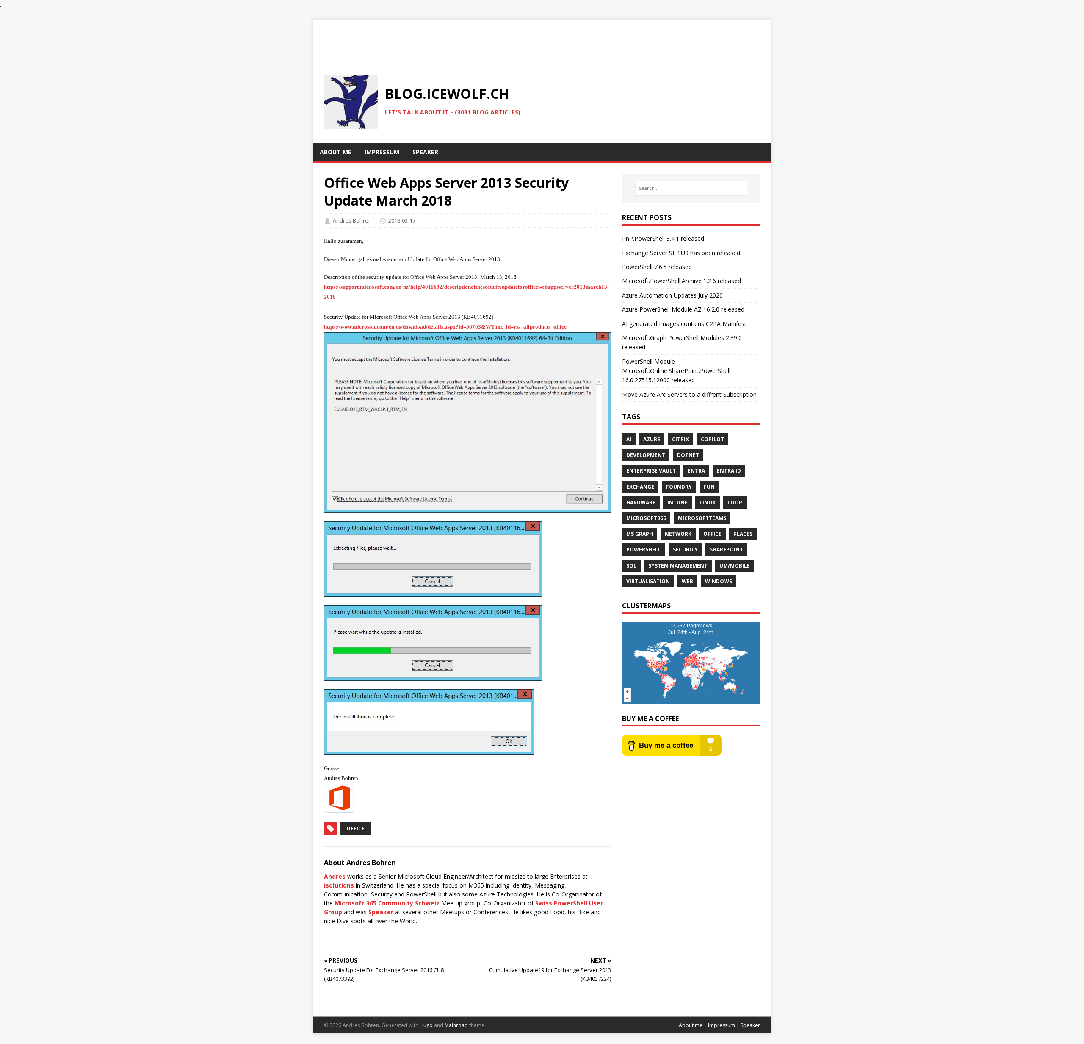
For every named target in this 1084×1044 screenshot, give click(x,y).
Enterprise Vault (651, 470)
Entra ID (729, 470)
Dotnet (688, 455)
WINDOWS (718, 581)
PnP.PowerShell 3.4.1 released (663, 238)
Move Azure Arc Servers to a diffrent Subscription (689, 394)
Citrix (680, 439)
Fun (709, 486)
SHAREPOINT (726, 549)
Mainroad (456, 1025)
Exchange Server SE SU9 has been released (681, 253)
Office (355, 828)
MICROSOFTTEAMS (702, 518)
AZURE (651, 439)
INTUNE (677, 502)
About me (690, 1025)
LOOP (734, 502)
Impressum (721, 1025)
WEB (687, 581)
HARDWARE (640, 502)
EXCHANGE (640, 486)
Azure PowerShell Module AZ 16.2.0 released (683, 309)
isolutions (339, 885)
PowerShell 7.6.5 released (657, 267)
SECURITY (685, 549)
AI (628, 439)
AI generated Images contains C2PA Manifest (684, 324)
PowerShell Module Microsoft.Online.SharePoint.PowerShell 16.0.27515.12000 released (676, 370)
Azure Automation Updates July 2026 (672, 295)
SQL (631, 565)
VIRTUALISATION (648, 581)
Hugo (426, 1025)
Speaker (380, 912)
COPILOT (712, 439)
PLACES (742, 533)
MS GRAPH (639, 533)
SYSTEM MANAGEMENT (678, 565)
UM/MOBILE (734, 565)
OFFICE (712, 533)
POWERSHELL (643, 549)
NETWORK (678, 533)
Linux (708, 502)
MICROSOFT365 (646, 518)
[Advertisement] (542, 39)
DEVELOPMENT (645, 455)
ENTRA (696, 470)
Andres (335, 876)
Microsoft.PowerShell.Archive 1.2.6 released (681, 281)
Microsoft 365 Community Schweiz (387, 903)
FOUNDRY (679, 486)
